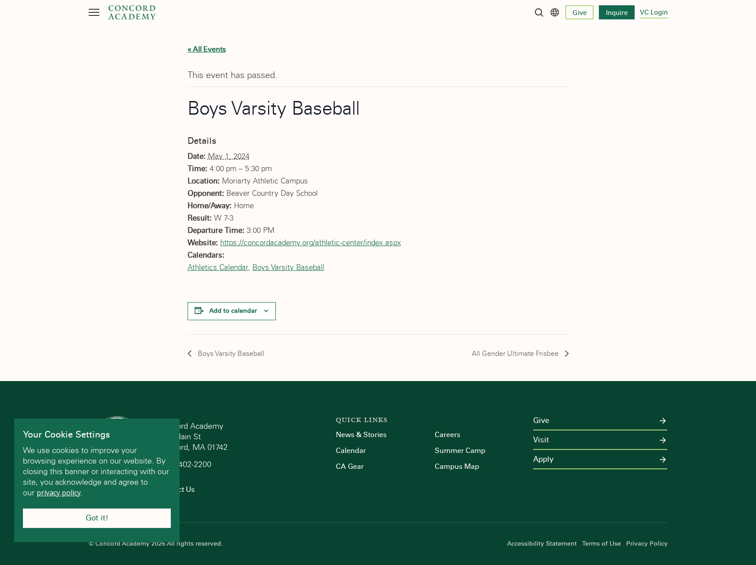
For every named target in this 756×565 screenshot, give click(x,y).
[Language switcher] (554, 12)
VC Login (654, 12)
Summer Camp (460, 450)
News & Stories (361, 434)
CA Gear (350, 466)
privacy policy (59, 493)
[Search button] (539, 12)
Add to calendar (233, 310)
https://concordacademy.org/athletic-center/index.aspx (310, 242)
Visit (541, 440)
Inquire (617, 13)
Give (579, 13)
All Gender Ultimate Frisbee (516, 353)
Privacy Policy (647, 543)
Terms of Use (601, 543)
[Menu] (94, 12)
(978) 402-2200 (186, 464)
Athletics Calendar (218, 267)
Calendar (351, 450)
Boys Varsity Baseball (288, 267)
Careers (447, 434)
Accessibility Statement (542, 543)
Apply (543, 459)
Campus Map (457, 466)
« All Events (207, 49)
